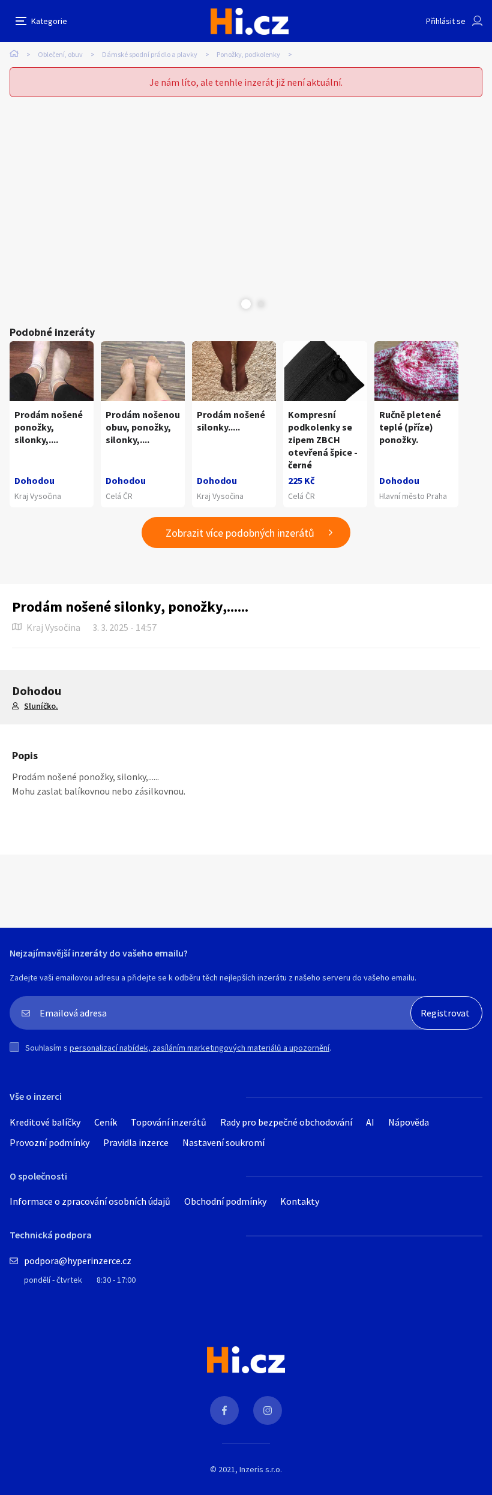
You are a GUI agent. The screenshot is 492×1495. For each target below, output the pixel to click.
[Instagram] (267, 1410)
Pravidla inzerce (136, 1142)
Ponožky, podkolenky (248, 54)
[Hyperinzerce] (249, 21)
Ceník (105, 1122)
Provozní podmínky (49, 1142)
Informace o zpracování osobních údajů (90, 1201)
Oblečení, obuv (60, 54)
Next (261, 304)
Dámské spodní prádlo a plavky (149, 54)
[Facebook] (224, 1410)
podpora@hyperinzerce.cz (77, 1261)
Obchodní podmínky (225, 1201)
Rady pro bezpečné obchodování (286, 1122)
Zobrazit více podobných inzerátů (240, 533)
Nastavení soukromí (223, 1142)
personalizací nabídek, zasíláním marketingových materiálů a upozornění (199, 1047)
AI (370, 1122)
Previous (231, 304)
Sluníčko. (41, 705)
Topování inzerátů (168, 1122)
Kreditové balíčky (45, 1122)
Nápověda (408, 1122)
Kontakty (299, 1201)
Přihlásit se (446, 21)
